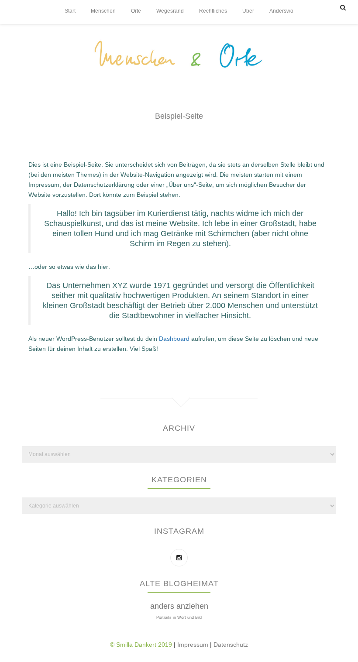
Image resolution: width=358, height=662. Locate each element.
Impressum (193, 644)
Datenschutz (230, 644)
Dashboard (174, 338)
